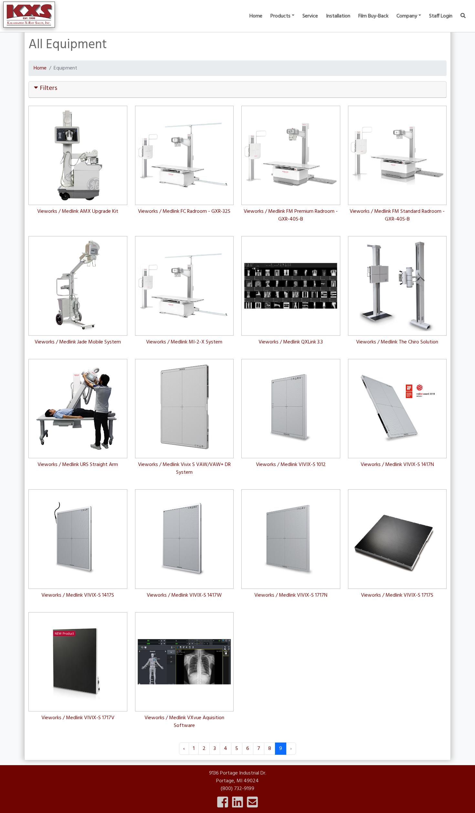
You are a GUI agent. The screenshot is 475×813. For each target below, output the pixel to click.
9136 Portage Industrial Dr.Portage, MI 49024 (237, 777)
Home (255, 16)
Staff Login (440, 16)
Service (310, 16)
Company (406, 16)
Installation (338, 16)
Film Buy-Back (373, 16)
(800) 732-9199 (237, 789)
